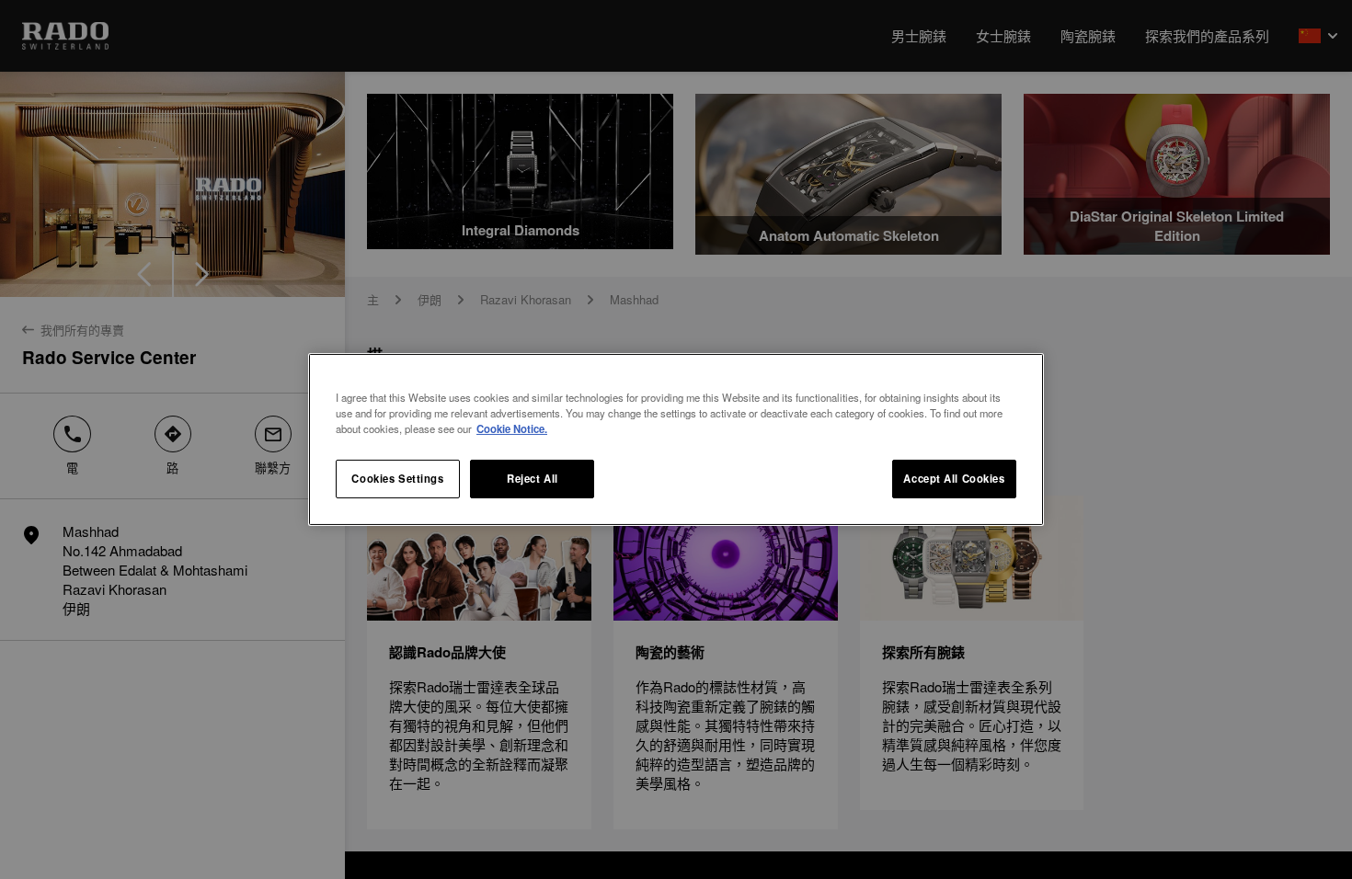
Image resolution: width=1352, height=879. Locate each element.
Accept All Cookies (953, 478)
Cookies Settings (397, 478)
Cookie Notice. (511, 428)
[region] (676, 439)
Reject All (532, 478)
